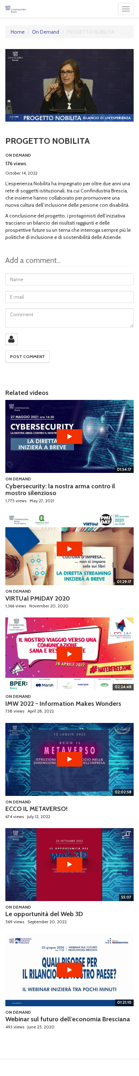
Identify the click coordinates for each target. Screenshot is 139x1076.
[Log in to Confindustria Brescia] (11, 339)
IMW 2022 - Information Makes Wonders (63, 704)
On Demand (45, 32)
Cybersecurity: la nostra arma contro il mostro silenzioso (60, 489)
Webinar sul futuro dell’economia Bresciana (67, 1019)
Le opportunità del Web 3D (44, 914)
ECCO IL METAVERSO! (36, 809)
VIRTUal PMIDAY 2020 (37, 598)
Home (18, 32)
